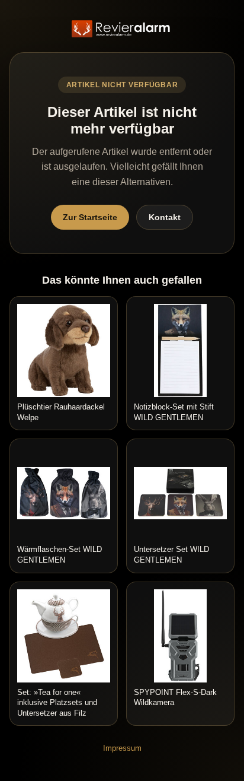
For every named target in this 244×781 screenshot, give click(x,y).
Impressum (122, 748)
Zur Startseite (90, 217)
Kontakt (165, 217)
